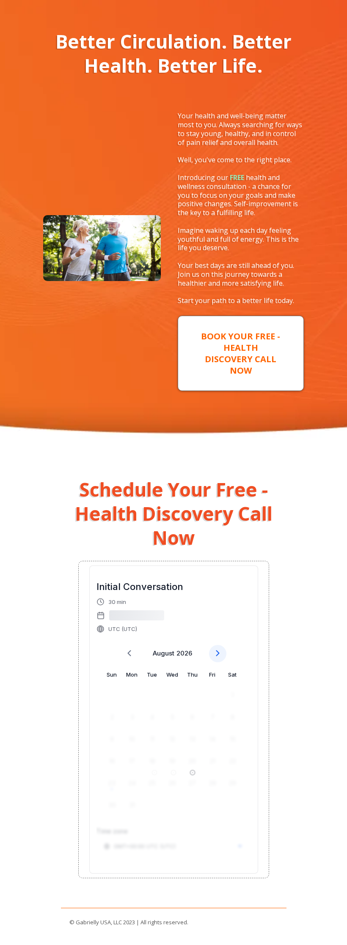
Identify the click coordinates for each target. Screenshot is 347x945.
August (163, 653)
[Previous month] (129, 653)
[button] (130, 615)
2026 (184, 653)
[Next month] (217, 653)
